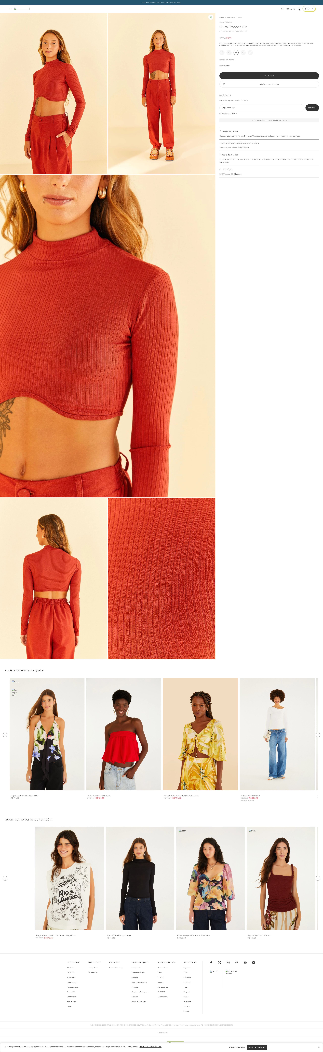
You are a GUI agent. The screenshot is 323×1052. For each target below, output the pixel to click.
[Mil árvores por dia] (231, 978)
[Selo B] (216, 979)
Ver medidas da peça (226, 60)
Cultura (160, 977)
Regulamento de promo (140, 992)
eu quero (269, 76)
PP (222, 52)
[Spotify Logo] (254, 962)
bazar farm (231, 18)
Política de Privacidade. (151, 1047)
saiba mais (224, 162)
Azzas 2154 (71, 992)
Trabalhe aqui (72, 982)
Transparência (163, 987)
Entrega (135, 977)
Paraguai (186, 982)
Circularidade (162, 968)
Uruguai (186, 992)
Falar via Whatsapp (116, 968)
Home (221, 18)
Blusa (240, 18)
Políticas (135, 997)
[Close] (319, 1047)
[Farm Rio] (23, 9)
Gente (160, 973)
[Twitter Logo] (220, 962)
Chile (185, 973)
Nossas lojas (71, 977)
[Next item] (318, 735)
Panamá (186, 1006)
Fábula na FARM (73, 987)
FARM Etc (70, 973)
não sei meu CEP (227, 113)
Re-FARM (161, 992)
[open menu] (10, 9)
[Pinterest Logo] (237, 962)
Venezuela (187, 1001)
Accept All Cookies (256, 1047)
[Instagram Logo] (229, 962)
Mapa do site (162, 1033)
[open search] (283, 9)
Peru (185, 987)
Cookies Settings (237, 1047)
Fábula (69, 1006)
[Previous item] (5, 735)
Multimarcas (71, 997)
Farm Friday (71, 1001)
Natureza (161, 982)
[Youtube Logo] (246, 962)
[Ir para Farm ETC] (309, 8)
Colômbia (187, 977)
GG (250, 52)
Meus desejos (92, 973)
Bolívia (185, 997)
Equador (186, 1011)
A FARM (70, 968)
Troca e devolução (138, 973)
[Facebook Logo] (212, 962)
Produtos (135, 987)
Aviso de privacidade (139, 1001)
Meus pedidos (93, 968)
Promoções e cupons (139, 982)
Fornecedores (162, 997)
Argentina (187, 968)
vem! (179, 2)
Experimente (224, 66)
